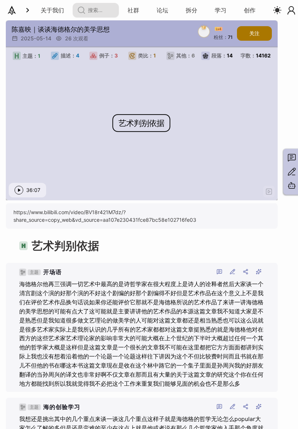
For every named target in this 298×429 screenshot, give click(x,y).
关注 (254, 33)
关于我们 (52, 10)
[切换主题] (277, 10)
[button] (162, 10)
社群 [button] (133, 10)
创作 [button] (249, 10)
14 (222, 55)
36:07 (33, 190)
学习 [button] (220, 10)
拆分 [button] (191, 10)
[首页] (12, 10)
